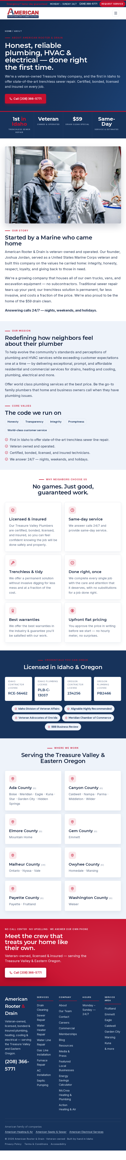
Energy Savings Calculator (65, 1080)
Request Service (112, 3)
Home (8, 31)
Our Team (65, 1011)
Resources (66, 1045)
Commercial (67, 1028)
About (63, 1005)
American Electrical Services (86, 1131)
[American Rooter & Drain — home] (23, 13)
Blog (62, 1039)
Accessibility (58, 1144)
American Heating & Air (19, 1131)
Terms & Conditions (36, 1144)
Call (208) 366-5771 (27, 99)
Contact (64, 1016)
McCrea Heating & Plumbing (65, 1095)
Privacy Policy (13, 1144)
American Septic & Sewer (51, 1131)
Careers (64, 1022)
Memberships (68, 1034)
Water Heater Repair (41, 1030)
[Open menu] (115, 13)
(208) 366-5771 (88, 3)
